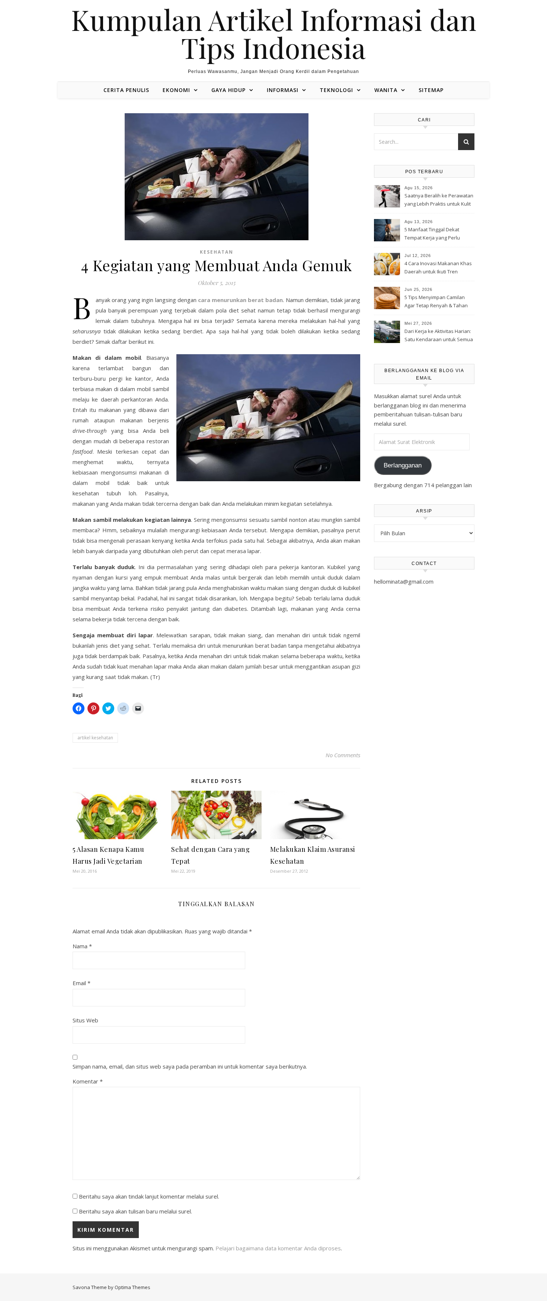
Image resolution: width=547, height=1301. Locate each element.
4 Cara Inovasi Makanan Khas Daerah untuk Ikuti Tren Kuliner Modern (438, 268)
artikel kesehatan (95, 737)
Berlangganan (403, 465)
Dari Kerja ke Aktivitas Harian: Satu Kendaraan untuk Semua (438, 335)
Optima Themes (132, 1287)
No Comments (343, 755)
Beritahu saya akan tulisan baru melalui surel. (135, 1211)
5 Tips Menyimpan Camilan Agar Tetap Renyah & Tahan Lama (436, 302)
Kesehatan (216, 252)
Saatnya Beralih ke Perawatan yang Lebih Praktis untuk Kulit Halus (438, 200)
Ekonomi (176, 89)
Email (81, 983)
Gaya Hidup (228, 89)
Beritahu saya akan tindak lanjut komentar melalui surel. (149, 1196)
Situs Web (85, 1020)
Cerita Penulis (126, 89)
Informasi (282, 89)
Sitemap (431, 89)
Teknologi (336, 89)
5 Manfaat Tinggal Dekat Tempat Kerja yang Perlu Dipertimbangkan (432, 234)
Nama (82, 946)
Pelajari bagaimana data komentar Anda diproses (278, 1248)
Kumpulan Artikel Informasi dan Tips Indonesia (273, 33)
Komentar (88, 1081)
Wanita (385, 89)
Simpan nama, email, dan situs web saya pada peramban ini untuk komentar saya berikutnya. (190, 1066)
